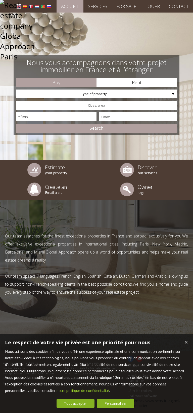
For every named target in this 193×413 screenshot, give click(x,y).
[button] (56, 82)
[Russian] (49, 7)
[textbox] (96, 105)
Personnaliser (116, 403)
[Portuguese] (42, 7)
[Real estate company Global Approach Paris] (21, 56)
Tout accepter (75, 403)
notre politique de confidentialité (83, 390)
